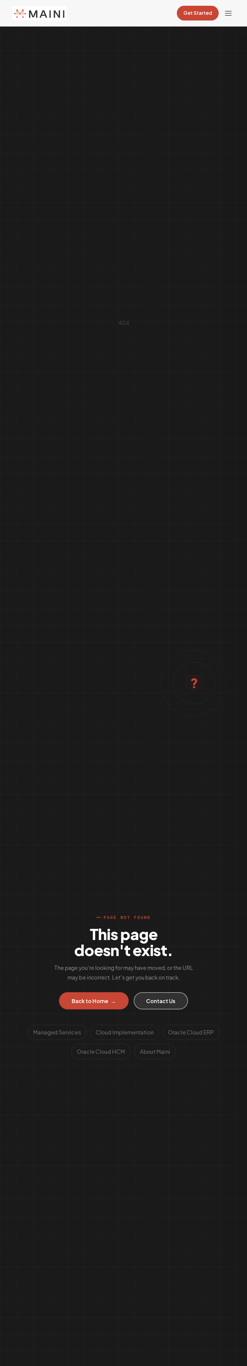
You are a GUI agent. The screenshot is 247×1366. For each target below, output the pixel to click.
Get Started (197, 13)
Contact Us (160, 1000)
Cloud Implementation (125, 1032)
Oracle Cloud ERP (191, 1032)
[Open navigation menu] (229, 13)
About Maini (155, 1051)
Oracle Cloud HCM (101, 1051)
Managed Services (57, 1032)
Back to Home (94, 1000)
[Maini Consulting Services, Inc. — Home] (39, 13)
